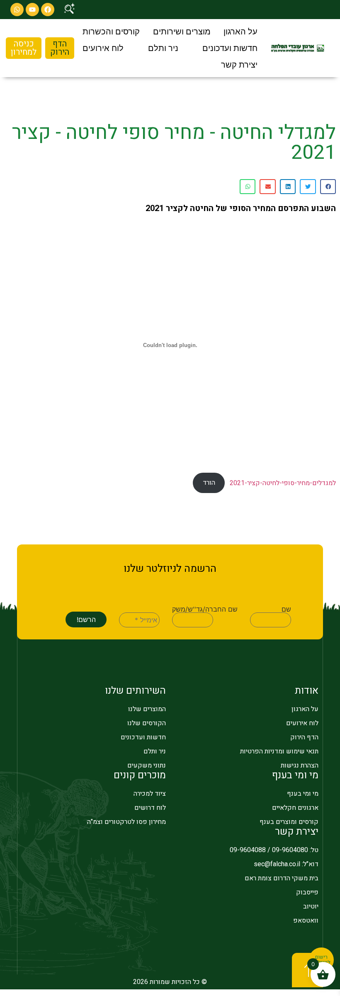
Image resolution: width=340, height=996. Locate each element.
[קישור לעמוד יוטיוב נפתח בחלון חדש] (32, 9)
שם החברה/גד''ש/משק (205, 609)
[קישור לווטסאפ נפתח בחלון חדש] (17, 9)
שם (286, 609)
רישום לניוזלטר (321, 960)
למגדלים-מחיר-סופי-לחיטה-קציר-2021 (283, 483)
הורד (209, 483)
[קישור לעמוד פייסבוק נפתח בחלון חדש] (47, 9)
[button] (240, 31)
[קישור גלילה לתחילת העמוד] (307, 970)
